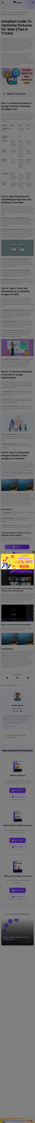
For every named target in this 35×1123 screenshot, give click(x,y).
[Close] (33, 552)
